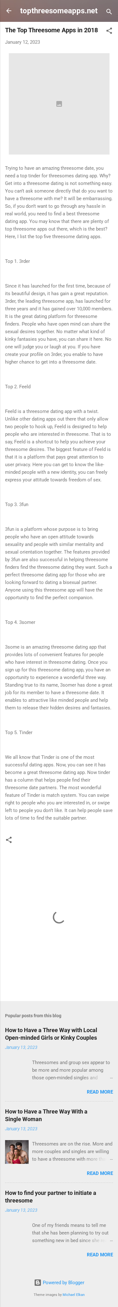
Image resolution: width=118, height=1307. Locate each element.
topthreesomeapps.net (59, 10)
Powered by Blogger (63, 1282)
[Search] (109, 12)
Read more (100, 1092)
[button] (109, 32)
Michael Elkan (74, 1295)
